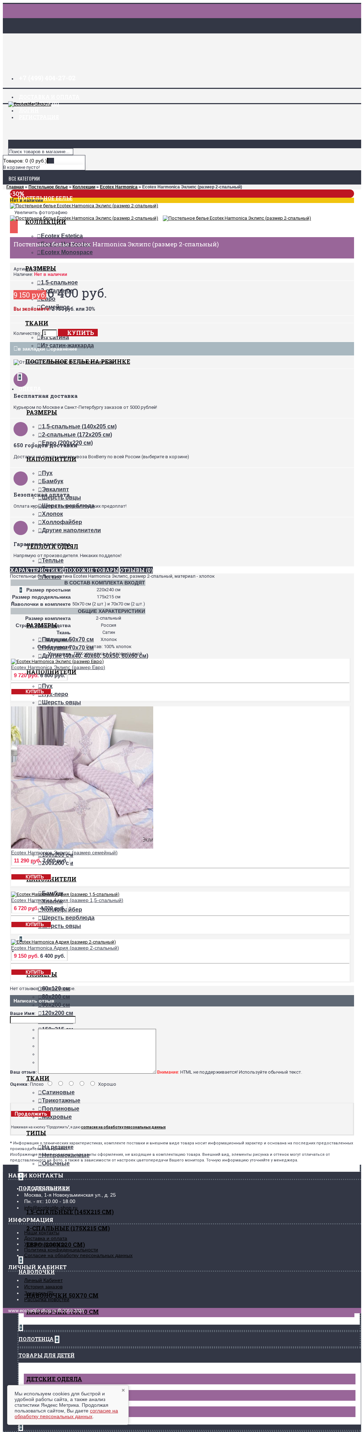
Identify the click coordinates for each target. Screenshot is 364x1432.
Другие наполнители (71, 530)
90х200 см (56, 1005)
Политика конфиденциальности (61, 1249)
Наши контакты (41, 1232)
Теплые (53, 560)
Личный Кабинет (43, 1280)
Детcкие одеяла (54, 1379)
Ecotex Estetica (62, 236)
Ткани (36, 323)
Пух (47, 473)
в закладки (31, 349)
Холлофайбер (62, 522)
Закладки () (38, 1293)
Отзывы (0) (136, 570)
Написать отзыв (95, 362)
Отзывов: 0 (58, 362)
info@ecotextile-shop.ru (50, 1208)
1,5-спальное (59, 282)
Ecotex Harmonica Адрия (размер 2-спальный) (65, 948)
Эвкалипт (55, 489)
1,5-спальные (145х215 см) (70, 1211)
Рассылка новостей (46, 1299)
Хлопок (52, 514)
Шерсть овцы (61, 702)
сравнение (63, 349)
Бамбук (52, 481)
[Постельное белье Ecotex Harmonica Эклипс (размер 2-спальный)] (84, 205)
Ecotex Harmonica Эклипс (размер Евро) (58, 667)
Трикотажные (61, 1100)
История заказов (43, 1286)
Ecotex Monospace (67, 252)
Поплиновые (60, 1109)
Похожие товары (91, 570)
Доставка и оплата (45, 1238)
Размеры (41, 412)
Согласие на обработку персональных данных (78, 1255)
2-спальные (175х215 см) (68, 1228)
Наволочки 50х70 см (62, 1295)
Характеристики (36, 570)
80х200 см (56, 997)
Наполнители (51, 879)
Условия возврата (44, 1244)
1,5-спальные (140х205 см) (79, 426)
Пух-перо (55, 694)
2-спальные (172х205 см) (77, 435)
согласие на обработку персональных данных (66, 1413)
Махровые (57, 1117)
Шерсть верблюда (68, 918)
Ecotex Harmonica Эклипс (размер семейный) (64, 852)
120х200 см (57, 1013)
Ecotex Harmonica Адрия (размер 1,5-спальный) (67, 900)
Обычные (56, 1163)
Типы (36, 1133)
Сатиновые (58, 1092)
